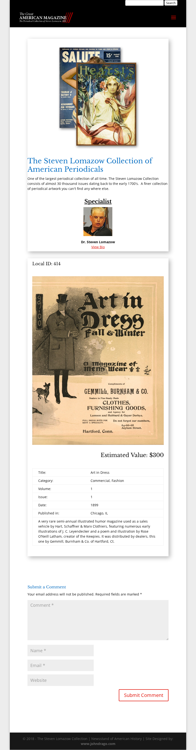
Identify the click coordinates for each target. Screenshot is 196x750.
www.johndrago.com (98, 743)
